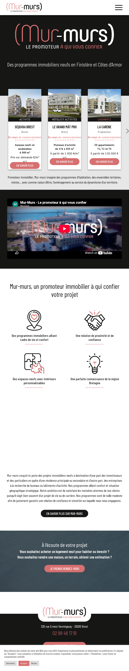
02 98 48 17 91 (64, 633)
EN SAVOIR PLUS (24, 165)
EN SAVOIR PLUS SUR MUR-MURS (64, 513)
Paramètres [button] (10, 663)
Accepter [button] (23, 663)
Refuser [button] (34, 663)
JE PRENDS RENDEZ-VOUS (64, 569)
